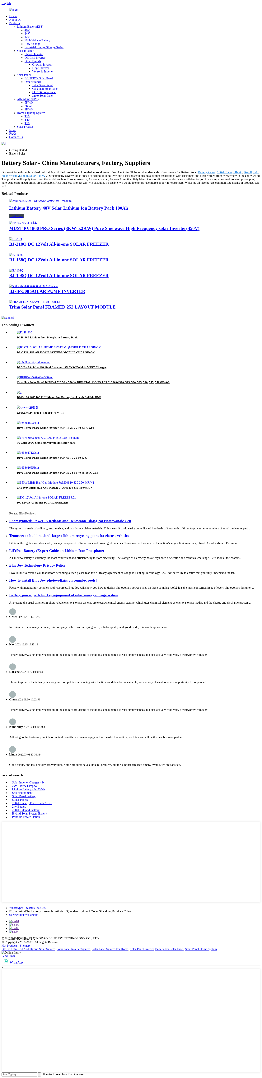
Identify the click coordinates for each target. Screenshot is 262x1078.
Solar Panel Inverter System (73, 949)
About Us (15, 19)
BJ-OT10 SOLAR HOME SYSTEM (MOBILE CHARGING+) (56, 352)
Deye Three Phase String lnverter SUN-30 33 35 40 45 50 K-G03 (57, 472)
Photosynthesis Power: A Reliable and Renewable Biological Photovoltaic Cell (70, 521)
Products (14, 23)
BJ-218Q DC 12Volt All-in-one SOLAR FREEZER (59, 244)
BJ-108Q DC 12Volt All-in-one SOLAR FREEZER (59, 275)
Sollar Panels (20, 799)
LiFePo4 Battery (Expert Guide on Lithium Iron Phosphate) (56, 551)
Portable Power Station (26, 817)
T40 (27, 119)
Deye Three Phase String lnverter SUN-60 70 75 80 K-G (52, 457)
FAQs (12, 133)
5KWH (29, 102)
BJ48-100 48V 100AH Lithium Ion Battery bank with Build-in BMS (59, 397)
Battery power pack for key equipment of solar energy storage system (63, 595)
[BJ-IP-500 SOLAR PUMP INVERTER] (33, 286)
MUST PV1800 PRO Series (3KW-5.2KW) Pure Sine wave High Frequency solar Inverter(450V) (104, 228)
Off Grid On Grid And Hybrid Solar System (28, 949)
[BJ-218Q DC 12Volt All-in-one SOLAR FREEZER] (16, 239)
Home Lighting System (31, 112)
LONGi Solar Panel (44, 92)
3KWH (29, 106)
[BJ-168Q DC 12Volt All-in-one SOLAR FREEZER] (16, 254)
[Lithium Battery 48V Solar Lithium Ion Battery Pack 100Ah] (40, 200)
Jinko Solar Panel (42, 95)
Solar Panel (24, 75)
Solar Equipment (22, 792)
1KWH (29, 109)
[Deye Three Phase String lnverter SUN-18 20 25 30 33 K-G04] (28, 422)
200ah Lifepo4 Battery (26, 810)
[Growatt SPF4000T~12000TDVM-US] (27, 407)
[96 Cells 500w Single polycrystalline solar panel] (48, 437)
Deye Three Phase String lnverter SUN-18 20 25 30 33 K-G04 (55, 427)
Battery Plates (206, 172)
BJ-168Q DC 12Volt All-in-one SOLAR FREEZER (59, 259)
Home (13, 16)
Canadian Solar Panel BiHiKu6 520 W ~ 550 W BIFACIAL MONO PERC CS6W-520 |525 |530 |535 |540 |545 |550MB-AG (93, 382)
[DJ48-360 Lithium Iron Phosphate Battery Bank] (24, 332)
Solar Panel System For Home (110, 949)
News (12, 130)
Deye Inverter (40, 68)
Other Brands (33, 61)
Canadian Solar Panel (45, 88)
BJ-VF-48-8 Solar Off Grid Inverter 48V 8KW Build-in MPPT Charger (61, 367)
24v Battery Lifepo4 (24, 786)
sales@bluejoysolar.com (23, 914)
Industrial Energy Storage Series (44, 47)
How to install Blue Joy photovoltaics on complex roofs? (53, 580)
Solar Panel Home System (201, 949)
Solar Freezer (25, 126)
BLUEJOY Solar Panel (39, 78)
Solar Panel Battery (23, 796)
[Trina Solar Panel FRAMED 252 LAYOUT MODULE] (34, 302)
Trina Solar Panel (42, 85)
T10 (27, 116)
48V (27, 30)
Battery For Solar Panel (169, 949)
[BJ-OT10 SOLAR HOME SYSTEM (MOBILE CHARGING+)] (59, 347)
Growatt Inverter (42, 64)
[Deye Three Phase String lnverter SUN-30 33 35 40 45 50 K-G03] (28, 467)
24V (27, 33)
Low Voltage (32, 43)
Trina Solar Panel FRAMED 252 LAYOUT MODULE (62, 306)
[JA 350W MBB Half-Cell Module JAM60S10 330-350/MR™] (55, 482)
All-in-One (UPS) (28, 99)
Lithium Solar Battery (32, 175)
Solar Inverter (25, 50)
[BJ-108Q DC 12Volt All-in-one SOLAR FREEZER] (16, 270)
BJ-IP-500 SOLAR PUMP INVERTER (47, 291)
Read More (16, 216)
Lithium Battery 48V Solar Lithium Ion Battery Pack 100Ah (68, 208)
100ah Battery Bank (229, 172)
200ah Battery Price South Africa (32, 803)
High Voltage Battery (37, 40)
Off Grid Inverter (35, 57)
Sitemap (25, 945)
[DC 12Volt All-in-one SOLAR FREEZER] (46, 497)
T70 (27, 123)
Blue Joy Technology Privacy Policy (37, 565)
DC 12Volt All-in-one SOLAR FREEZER (42, 502)
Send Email (9, 956)
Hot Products (9, 945)
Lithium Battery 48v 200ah (28, 789)
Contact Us (16, 137)
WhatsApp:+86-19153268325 (27, 907)
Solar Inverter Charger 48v (28, 782)
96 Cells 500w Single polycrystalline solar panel (46, 442)
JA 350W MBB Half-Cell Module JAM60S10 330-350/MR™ (54, 487)
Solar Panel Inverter (142, 949)
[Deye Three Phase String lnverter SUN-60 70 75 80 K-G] (28, 452)
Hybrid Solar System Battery (29, 813)
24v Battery (19, 806)
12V (27, 37)
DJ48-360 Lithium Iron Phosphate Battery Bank (47, 337)
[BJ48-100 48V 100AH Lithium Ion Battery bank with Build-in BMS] (19, 392)
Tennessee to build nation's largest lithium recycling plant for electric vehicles (69, 536)
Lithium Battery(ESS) (30, 26)
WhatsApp (16, 962)
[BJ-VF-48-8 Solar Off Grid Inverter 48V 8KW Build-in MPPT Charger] (33, 362)
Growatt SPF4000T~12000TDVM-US (40, 412)
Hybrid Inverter (34, 54)
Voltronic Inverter (43, 71)
